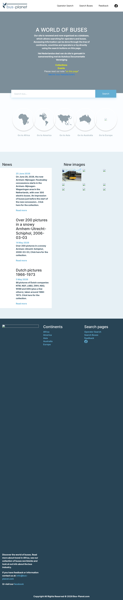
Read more (21, 210)
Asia (45, 338)
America (47, 335)
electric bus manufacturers (61, 74)
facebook (19, 584)
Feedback (103, 5)
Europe (47, 344)
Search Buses (86, 5)
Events (61, 68)
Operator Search (65, 5)
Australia (47, 341)
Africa (46, 331)
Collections (61, 65)
